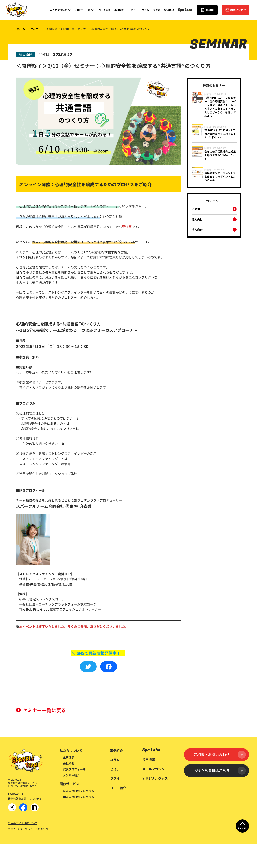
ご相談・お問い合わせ (212, 754)
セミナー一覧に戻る (44, 710)
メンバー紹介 (71, 775)
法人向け (197, 230)
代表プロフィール (74, 769)
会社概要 (68, 763)
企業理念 (68, 757)
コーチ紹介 (104, 10)
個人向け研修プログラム (78, 796)
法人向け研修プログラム (78, 790)
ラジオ (156, 10)
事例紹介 (119, 10)
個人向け (197, 219)
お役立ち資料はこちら (212, 770)
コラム (145, 10)
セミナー (133, 10)
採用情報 (169, 10)
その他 (196, 209)
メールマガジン (153, 769)
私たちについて (71, 750)
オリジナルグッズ (155, 778)
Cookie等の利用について (22, 823)
